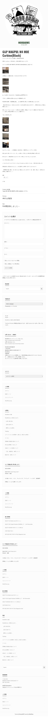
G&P (8, 191)
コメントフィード (9, 397)
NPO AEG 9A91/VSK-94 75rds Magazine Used (15, 534)
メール (6, 248)
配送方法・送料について (10, 454)
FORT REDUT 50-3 (9, 531)
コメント (6, 223)
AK (6, 191)
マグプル (26, 191)
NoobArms (24, 42)
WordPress (31, 714)
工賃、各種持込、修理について (13, 451)
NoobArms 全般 (8, 414)
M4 (10, 191)
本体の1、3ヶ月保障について (11, 448)
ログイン (7, 390)
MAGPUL (14, 191)
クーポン (7, 438)
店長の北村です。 (10, 424)
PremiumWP (21, 714)
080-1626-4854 (5, 682)
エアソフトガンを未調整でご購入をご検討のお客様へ (17, 434)
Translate (15, 306)
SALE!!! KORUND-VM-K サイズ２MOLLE (14, 527)
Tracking (7, 431)
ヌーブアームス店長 (11, 58)
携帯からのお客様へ (10, 428)
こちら (9, 481)
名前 (5, 241)
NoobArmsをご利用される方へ (12, 417)
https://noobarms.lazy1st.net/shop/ (13, 340)
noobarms (21, 191)
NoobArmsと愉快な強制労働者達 (12, 320)
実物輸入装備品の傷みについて (12, 441)
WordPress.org (8, 400)
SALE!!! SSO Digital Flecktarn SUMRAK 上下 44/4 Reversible (18, 524)
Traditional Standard (9, 323)
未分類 (8, 189)
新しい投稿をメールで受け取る (12, 263)
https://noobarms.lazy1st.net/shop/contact (14, 343)
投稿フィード (8, 394)
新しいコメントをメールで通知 (12, 260)
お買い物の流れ (9, 421)
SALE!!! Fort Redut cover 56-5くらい (13, 521)
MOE (17, 191)
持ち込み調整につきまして (11, 444)
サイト (5, 254)
